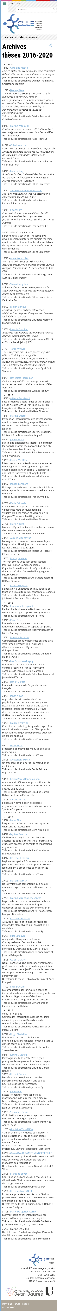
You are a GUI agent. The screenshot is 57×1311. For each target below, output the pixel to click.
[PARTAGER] (50, 45)
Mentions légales (11, 1304)
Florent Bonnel (18, 1074)
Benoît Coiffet (17, 681)
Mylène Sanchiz (18, 834)
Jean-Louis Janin (18, 585)
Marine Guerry (18, 415)
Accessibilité (8, 1307)
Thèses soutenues (28, 37)
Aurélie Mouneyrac (20, 537)
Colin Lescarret (18, 145)
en (18, 3)
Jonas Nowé (16, 695)
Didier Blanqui (18, 306)
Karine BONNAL (18, 1054)
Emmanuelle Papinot (21, 606)
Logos (25, 1304)
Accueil (9, 37)
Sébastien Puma (19, 1112)
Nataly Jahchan (18, 558)
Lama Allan (16, 820)
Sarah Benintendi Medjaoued (26, 190)
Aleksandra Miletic (20, 759)
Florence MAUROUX (21, 1191)
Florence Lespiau (19, 858)
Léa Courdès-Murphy (21, 661)
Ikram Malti (16, 745)
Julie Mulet (16, 1091)
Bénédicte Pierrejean (21, 377)
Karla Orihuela (18, 503)
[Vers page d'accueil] (22, 24)
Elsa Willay (16, 209)
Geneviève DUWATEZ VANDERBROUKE (31, 1153)
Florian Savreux (18, 880)
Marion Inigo (17, 523)
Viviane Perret (18, 799)
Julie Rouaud (17, 439)
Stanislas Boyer (18, 1173)
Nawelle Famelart (19, 637)
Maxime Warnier (19, 723)
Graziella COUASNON (21, 1129)
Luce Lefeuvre (17, 935)
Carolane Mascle (19, 67)
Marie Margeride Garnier (24, 1211)
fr (12, 3)
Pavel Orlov (16, 620)
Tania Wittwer (17, 348)
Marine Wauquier (19, 125)
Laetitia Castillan (19, 329)
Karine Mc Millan (19, 460)
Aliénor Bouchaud (20, 398)
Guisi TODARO (18, 959)
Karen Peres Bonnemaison (25, 779)
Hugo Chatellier (18, 1034)
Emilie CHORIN (18, 986)
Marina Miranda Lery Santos (25, 898)
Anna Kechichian (19, 258)
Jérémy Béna (17, 90)
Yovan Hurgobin (19, 284)
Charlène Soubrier (20, 918)
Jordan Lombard (19, 483)
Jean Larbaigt (17, 171)
